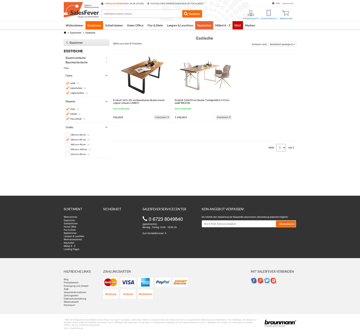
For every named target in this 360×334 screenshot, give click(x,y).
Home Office (135, 25)
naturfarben (78, 88)
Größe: (69, 127)
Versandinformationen (75, 292)
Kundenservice (268, 18)
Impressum (288, 3)
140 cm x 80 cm (80, 134)
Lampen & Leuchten (180, 25)
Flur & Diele (155, 25)
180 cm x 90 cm (80, 144)
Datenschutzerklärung (75, 298)
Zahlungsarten (71, 295)
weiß (74, 83)
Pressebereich (71, 282)
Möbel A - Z (222, 25)
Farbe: (69, 75)
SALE (237, 25)
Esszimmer (94, 25)
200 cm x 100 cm (80, 149)
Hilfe (278, 3)
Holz (74, 109)
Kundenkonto (251, 18)
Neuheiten (204, 25)
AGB (66, 289)
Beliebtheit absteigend (281, 44)
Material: (70, 101)
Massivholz (78, 118)
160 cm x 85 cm (80, 139)
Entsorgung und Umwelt (76, 285)
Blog (66, 279)
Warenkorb (286, 18)
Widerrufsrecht (71, 301)
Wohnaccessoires (73, 239)
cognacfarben (79, 92)
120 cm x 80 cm (80, 154)
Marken (250, 25)
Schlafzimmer (114, 25)
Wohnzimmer (74, 25)
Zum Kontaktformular (153, 233)
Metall (75, 113)
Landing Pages (71, 249)
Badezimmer (70, 232)
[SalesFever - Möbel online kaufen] (81, 9)
